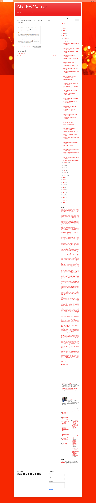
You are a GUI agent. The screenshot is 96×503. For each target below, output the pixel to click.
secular (73, 334)
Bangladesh (71, 221)
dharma (71, 245)
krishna (62, 291)
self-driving (77, 335)
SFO (76, 336)
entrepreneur (63, 254)
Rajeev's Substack (64, 411)
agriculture (63, 211)
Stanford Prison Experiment (74, 342)
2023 (64, 33)
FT (73, 259)
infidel (73, 281)
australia (66, 218)
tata (64, 346)
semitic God (66, 336)
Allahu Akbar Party (75, 211)
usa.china (75, 354)
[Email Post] (33, 46)
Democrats (77, 244)
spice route (70, 341)
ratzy (70, 329)
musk (78, 304)
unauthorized (73, 352)
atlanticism (74, 217)
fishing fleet (73, 258)
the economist (74, 347)
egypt (72, 251)
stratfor (65, 343)
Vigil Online (64, 443)
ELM (78, 251)
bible (73, 223)
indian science (69, 280)
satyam (72, 332)
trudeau (62, 351)
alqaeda (63, 212)
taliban (69, 344)
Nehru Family (76, 308)
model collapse (64, 303)
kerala (62, 288)
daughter (71, 243)
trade (64, 350)
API (65, 216)
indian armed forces (70, 276)
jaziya (78, 283)
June (65, 167)
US (69, 354)
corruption (76, 239)
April (65, 170)
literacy (65, 293)
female (65, 258)
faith (72, 257)
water (69, 357)
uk (64, 352)
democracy (73, 244)
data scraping (66, 243)
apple (67, 216)
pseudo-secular (64, 325)
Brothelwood (68, 227)
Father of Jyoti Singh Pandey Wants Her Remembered (72, 398)
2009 (64, 195)
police (75, 321)
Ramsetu (71, 328)
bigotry (62, 224)
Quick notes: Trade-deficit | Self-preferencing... (69, 94)
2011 (64, 192)
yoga (62, 361)
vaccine (65, 355)
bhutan (69, 223)
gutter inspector (64, 267)
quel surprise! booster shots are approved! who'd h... (69, 81)
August (65, 164)
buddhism (77, 227)
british (62, 227)
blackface (73, 224)
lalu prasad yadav (69, 291)
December (66, 38)
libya (78, 292)
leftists (68, 292)
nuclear (77, 312)
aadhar (74, 209)
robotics (64, 331)
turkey (73, 351)
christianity (63, 234)
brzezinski (72, 227)
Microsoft (74, 300)
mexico (72, 300)
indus (71, 281)
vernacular (67, 356)
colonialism (73, 236)
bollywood (70, 226)
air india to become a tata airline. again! (71, 160)
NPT (74, 312)
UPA (66, 354)
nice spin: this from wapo (68, 132)
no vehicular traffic (71, 311)
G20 (75, 259)
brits (64, 227)
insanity (62, 282)
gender (65, 261)
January (65, 175)
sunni (78, 343)
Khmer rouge (76, 288)
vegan (72, 355)
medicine (77, 299)
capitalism (66, 229)
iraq (72, 282)
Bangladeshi (76, 221)
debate (78, 243)
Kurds (65, 291)
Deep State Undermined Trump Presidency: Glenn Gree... (69, 126)
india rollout (75, 275)
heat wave (71, 269)
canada (74, 228)
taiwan (67, 344)
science (69, 334)
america (77, 212)
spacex (67, 341)
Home (37, 55)
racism (73, 326)
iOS (68, 282)
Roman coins (68, 331)
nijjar (64, 311)
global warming (69, 264)
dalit (76, 242)
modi (70, 303)
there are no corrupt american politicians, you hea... (69, 129)
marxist (65, 299)
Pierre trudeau (76, 320)
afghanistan (70, 210)
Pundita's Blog (65, 437)
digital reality (63, 248)
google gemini (63, 265)
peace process (68, 319)
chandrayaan (76, 230)
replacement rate (68, 330)
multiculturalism (68, 304)
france (69, 259)
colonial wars (68, 236)
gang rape (68, 260)
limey (62, 293)
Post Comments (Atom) (26, 57)
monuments (63, 304)
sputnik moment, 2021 (67, 79)
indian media (76, 278)
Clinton (62, 236)
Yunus (64, 361)
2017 (64, 182)
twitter (78, 351)
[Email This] (35, 47)
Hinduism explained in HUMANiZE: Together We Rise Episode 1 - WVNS (75, 443)
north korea (63, 312)
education (74, 250)
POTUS (70, 322)
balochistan (67, 221)
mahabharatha (76, 294)
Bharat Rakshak (65, 417)
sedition (73, 335)
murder (76, 304)
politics (66, 322)
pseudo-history (76, 323)
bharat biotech (65, 223)
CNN (65, 236)
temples (77, 346)
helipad (75, 269)
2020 (64, 177)
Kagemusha (63, 462)
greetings (65, 266)
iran (70, 282)
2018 (64, 181)
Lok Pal (72, 293)
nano (74, 305)
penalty (72, 319)
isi (73, 282)
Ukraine (67, 352)
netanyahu (65, 310)
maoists (71, 298)
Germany (73, 263)
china (74, 232)
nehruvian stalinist (75, 309)
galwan (62, 260)
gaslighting (74, 260)
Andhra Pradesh (64, 215)
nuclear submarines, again (68, 124)
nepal (62, 310)
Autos (71, 220)
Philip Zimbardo (67, 320)
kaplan (65, 287)
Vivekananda (63, 357)
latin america (74, 291)
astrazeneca (69, 217)
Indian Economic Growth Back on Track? (71, 58)
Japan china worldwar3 (73, 283)
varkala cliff (69, 355)
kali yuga (77, 286)
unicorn (78, 352)
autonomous (67, 220)
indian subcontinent (76, 280)
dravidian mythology (67, 249)
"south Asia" (65, 209)
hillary (64, 270)
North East (77, 311)
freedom (71, 259)
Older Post (55, 55)
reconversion (73, 329)
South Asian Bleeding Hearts (65, 441)
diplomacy (68, 248)
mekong (67, 300)
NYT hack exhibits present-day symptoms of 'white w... (69, 110)
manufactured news (75, 297)
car (69, 229)
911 (71, 209)
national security (65, 306)
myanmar (66, 305)
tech (67, 346)
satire (69, 332)
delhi (69, 244)
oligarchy (69, 315)
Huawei (68, 272)
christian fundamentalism (74, 233)
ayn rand (73, 220)
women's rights (74, 358)
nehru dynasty (69, 308)
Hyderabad (63, 273)
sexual (74, 336)
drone (76, 249)
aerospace (66, 210)
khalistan (66, 288)
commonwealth (63, 237)
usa (72, 354)
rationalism (67, 329)
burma (65, 228)
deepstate (63, 244)
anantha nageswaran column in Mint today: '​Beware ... (70, 147)
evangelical (76, 255)
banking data (63, 222)
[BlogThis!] (36, 47)
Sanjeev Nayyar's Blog (65, 439)
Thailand (68, 347)
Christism (68, 234)
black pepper (70, 224)
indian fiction (68, 277)
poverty (73, 322)
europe (72, 255)
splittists (73, 341)
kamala (62, 287)
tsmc (71, 351)
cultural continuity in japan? (68, 145)
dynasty (62, 250)
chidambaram (63, 232)
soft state (69, 340)
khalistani (70, 288)
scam (62, 334)
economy (69, 250)
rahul (78, 326)
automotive (63, 220)
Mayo (70, 299)
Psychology (72, 325)
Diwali (78, 248)
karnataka (68, 287)
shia (62, 337)
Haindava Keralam (64, 428)
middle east (66, 301)
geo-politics (68, 263)
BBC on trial (68, 222)
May (64, 168)
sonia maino (74, 340)
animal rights (76, 215)
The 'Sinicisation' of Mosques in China (70, 65)
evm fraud (63, 257)
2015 (64, 185)
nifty (62, 311)
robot (62, 331)
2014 (64, 187)
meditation (63, 300)
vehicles (75, 355)
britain (78, 226)
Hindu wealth (65, 271)
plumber (65, 321)
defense (67, 244)
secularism (69, 335)
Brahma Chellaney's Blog (65, 419)
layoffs (78, 291)
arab (69, 216)
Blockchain (77, 224)
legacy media (72, 292)
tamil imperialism (74, 344)
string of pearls (69, 343)
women (69, 358)
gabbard (77, 259)
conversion (63, 239)
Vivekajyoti (64, 444)
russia (72, 331)
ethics (78, 254)
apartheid (62, 216)
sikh (76, 337)
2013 (64, 189)
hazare (69, 269)
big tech (77, 223)
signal (74, 337)
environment (71, 254)
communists (76, 237)
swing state (63, 344)
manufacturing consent (65, 298)
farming (74, 257)
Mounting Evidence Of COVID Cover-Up (71, 53)
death (75, 243)
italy (63, 283)
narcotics (77, 305)
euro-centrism (67, 255)
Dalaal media (73, 242)
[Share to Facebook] (39, 47)
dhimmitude (76, 245)
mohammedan (75, 303)
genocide (62, 263)
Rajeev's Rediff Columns (65, 413)
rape (78, 328)
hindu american (71, 270)
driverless (72, 249)
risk (78, 330)
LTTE (62, 294)
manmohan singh (68, 297)
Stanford (66, 342)
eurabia (62, 255)
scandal (65, 334)
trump (65, 351)
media (73, 299)
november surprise (70, 312)
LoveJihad (77, 293)
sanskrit (66, 332)
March (65, 172)
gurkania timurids (76, 266)
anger (72, 215)
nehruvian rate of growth (66, 309)
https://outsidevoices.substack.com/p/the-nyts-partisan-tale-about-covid (31, 25)
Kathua (75, 287)
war (67, 357)
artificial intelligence (74, 216)
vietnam (73, 356)
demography (63, 245)
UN (70, 352)
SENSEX (70, 336)
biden (75, 223)
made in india (71, 294)
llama (67, 293)
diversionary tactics (73, 248)
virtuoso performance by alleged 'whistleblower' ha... (69, 140)
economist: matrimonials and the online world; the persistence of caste (69, 389)
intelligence (66, 282)
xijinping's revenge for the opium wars (70, 66)
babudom (63, 221)
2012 (64, 190)
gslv (68, 266)
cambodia (71, 228)
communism (70, 237)
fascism (77, 257)
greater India (76, 265)
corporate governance (70, 239)
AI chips (68, 211)
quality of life (77, 325)
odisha (66, 315)
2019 (64, 179)
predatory (77, 322)
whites (72, 357)
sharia (78, 336)
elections (75, 251)
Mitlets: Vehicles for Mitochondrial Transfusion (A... (69, 56)
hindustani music (71, 271)
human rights (73, 272)
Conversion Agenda (64, 425)
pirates (62, 321)
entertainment (76, 253)
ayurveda (77, 220)
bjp (66, 224)
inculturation (68, 275)
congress (63, 238)
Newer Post (19, 55)
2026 (64, 28)
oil (67, 315)
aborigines (77, 209)
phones (72, 320)
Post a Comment (22, 53)
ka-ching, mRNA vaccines (68, 122)
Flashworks (55, 493)
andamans (77, 214)
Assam (62, 217)
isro (62, 283)
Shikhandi (65, 337)
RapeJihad (63, 329)
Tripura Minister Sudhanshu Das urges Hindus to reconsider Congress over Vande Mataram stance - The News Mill (75, 424)
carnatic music (73, 229)
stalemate (63, 342)
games (65, 260)
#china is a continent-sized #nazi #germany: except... (69, 96)
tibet (78, 348)
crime (72, 240)
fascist (62, 258)
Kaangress (73, 286)
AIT (71, 211)
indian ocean (63, 280)
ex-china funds (68, 257)
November (66, 40)
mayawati (67, 299)
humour (77, 272)
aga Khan (77, 210)
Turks (76, 351)
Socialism (65, 340)
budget (62, 228)
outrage (77, 316)
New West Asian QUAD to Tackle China (70, 86)
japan (68, 283)
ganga (71, 260)
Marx (62, 299)
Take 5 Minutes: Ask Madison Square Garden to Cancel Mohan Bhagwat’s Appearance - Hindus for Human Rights (75, 452)
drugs (78, 249)
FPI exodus (65, 259)
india (71, 275)
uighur (62, 352)
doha (62, 249)
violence (77, 356)
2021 (64, 37)
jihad (65, 285)
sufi (75, 343)
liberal (76, 292)
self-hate (62, 336)
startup (62, 343)
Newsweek (75, 310)
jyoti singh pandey (67, 286)
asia (78, 216)
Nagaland (70, 305)
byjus (68, 228)
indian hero (73, 277)
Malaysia (68, 295)
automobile (77, 218)
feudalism (69, 258)
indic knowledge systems (65, 281)
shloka (71, 337)
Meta (69, 300)
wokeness (66, 358)
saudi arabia (76, 332)
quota (70, 326)
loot (74, 293)
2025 (64, 30)
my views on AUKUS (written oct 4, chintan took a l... (70, 107)
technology (72, 346)
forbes (62, 259)
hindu (66, 270)
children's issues (70, 232)
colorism (77, 236)
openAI (65, 316)
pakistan (68, 318)
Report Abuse (64, 364)
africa (74, 210)
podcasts (68, 321)
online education (74, 315)
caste (78, 229)
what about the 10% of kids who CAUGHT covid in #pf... (69, 77)
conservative (68, 238)
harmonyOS (63, 269)
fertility (67, 258)
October (65, 41)
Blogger (64, 493)
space (64, 341)
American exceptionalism (65, 214)
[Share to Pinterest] (40, 47)
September (66, 162)
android (69, 215)
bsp (74, 227)
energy (69, 253)
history (76, 271)
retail (77, 330)
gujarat (71, 266)
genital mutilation (76, 261)
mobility (77, 301)
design (68, 245)
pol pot (72, 321)
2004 (64, 204)
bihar (65, 224)
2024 (64, 32)
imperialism (63, 275)
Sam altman (75, 331)
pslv (69, 325)
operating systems (70, 316)
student (73, 343)
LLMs (69, 293)
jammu (66, 283)
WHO (74, 357)
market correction (76, 298)
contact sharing (76, 238)
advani (62, 210)
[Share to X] (38, 47)
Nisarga (66, 311)
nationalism (72, 306)
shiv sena (68, 337)
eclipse (66, 250)
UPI (68, 354)
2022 (64, 35)
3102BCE (69, 209)
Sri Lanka (77, 341)
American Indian (72, 214)
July (64, 165)
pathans (62, 319)
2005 (64, 202)
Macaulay (66, 294)
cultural (62, 242)
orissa (75, 316)
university (62, 354)
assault (65, 217)
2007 (64, 199)
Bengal (72, 222)
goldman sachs (76, 264)
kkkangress (63, 290)
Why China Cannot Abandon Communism (68, 88)
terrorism (63, 347)
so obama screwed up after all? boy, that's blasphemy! (70, 102)
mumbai (72, 304)
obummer (63, 315)
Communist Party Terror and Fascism (65, 422)
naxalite (75, 306)
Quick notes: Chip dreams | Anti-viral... (70, 131)
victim (70, 356)
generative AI (69, 261)
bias (71, 223)
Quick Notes (65, 326)
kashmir (72, 287)
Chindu (67, 233)
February (65, 173)
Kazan (78, 287)
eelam (78, 250)
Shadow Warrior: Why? (66, 383)
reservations (73, 330)
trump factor (68, 351)
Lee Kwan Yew (64, 292)
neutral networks (70, 310)
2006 (64, 200)
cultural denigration (67, 242)
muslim (62, 305)
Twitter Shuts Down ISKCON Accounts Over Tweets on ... (70, 84)
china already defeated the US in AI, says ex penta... (70, 115)
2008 (64, 197)
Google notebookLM (70, 265)
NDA (78, 306)
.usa (62, 209)
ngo (78, 310)
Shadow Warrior (32, 6)
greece (62, 266)
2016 (64, 184)
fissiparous (77, 258)
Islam (75, 282)
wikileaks (77, 357)
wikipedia (62, 358)
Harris (66, 269)
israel (78, 282)
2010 (64, 194)
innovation (77, 281)
